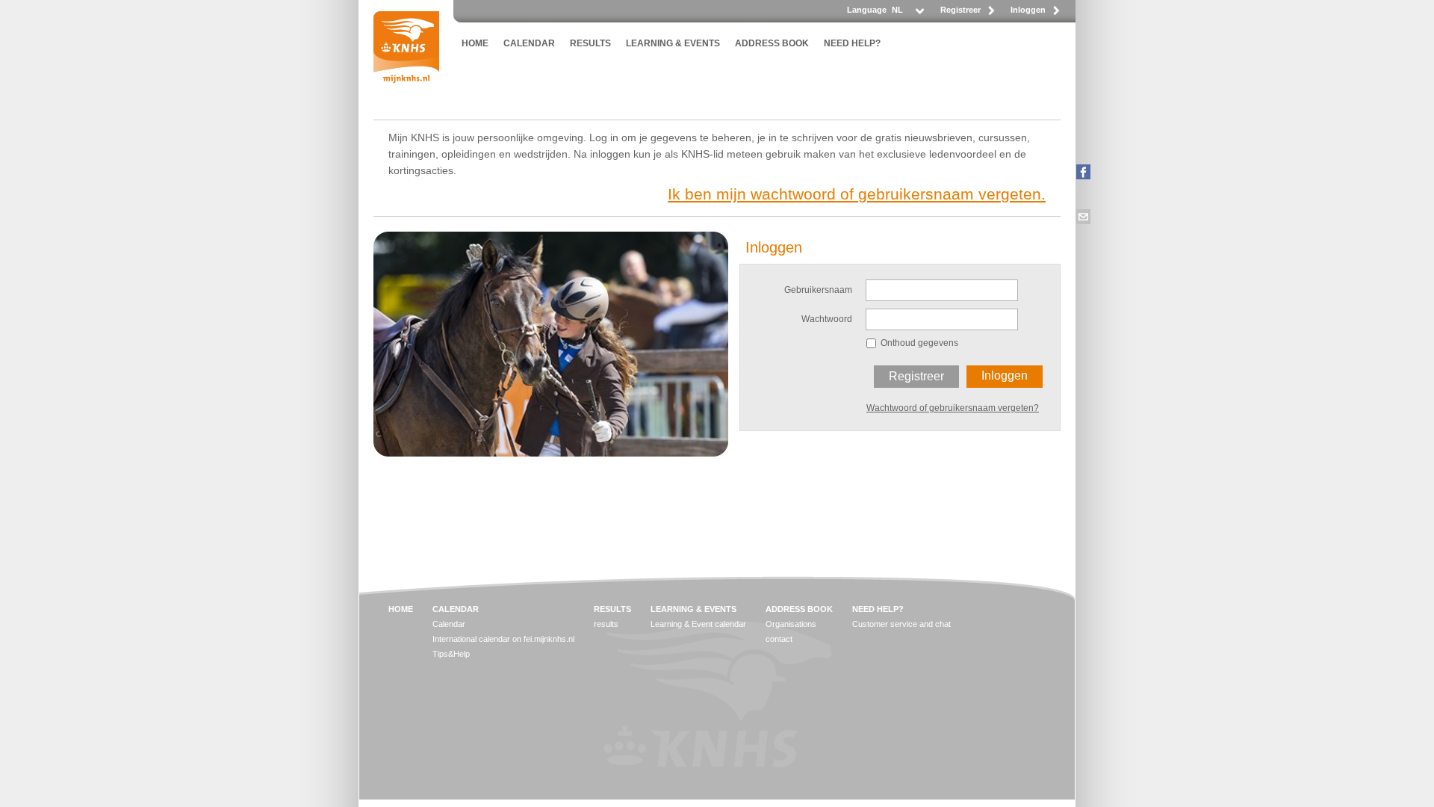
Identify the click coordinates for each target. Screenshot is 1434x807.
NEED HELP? (852, 43)
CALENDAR (529, 43)
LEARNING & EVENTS (673, 43)
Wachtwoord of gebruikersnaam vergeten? (952, 408)
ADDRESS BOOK (772, 43)
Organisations (791, 623)
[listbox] (907, 13)
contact (779, 638)
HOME (475, 43)
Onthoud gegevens (919, 343)
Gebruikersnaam (818, 290)
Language (867, 9)
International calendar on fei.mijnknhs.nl (503, 638)
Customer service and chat (901, 623)
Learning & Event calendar (698, 623)
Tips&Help (451, 653)
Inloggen (1028, 9)
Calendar (448, 623)
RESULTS (590, 43)
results (606, 623)
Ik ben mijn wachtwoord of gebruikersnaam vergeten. (857, 193)
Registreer (960, 9)
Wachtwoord (826, 319)
